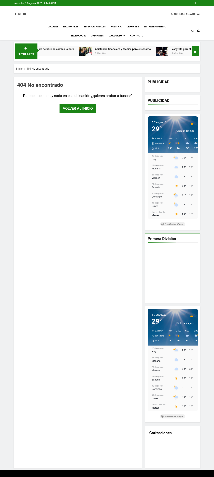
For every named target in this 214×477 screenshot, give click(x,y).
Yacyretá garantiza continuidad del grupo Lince (184, 49)
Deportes (133, 26)
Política (116, 26)
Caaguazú (115, 35)
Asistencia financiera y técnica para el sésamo (107, 49)
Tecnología (78, 35)
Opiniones (97, 35)
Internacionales (94, 26)
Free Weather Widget (174, 224)
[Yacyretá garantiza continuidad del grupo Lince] (146, 53)
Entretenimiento (155, 26)
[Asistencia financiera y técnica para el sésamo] (69, 53)
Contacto (136, 35)
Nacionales (70, 26)
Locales (53, 26)
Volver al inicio (78, 108)
